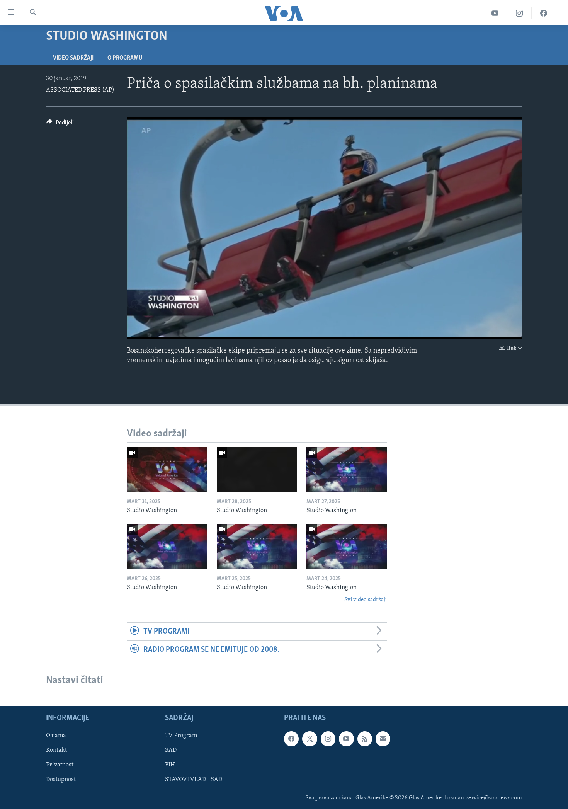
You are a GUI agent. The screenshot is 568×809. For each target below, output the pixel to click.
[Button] (60, 124)
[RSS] (364, 738)
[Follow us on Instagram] (328, 738)
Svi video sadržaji (365, 600)
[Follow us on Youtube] (346, 738)
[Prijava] (383, 738)
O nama (56, 735)
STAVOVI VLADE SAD (193, 780)
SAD (171, 750)
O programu (125, 58)
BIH (170, 765)
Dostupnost (61, 780)
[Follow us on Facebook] (291, 738)
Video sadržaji (73, 58)
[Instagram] (519, 13)
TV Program (181, 735)
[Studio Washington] (167, 469)
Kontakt (56, 750)
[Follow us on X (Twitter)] (309, 738)
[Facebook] (544, 13)
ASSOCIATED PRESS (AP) (80, 90)
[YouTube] (495, 13)
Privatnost (59, 765)
